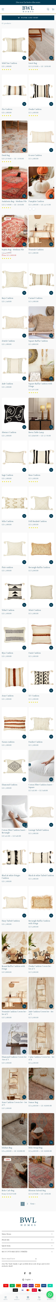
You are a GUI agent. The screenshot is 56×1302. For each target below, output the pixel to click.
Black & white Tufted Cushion (41, 876)
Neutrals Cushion (36, 250)
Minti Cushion (35, 610)
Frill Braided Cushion (38, 521)
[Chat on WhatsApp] (49, 1294)
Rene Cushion (34, 475)
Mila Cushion (7, 521)
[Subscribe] (35, 1258)
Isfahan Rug (7, 1148)
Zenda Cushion (35, 109)
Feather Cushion (36, 742)
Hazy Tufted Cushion (11, 921)
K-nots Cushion (35, 155)
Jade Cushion (7, 384)
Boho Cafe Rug (8, 1191)
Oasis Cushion (35, 653)
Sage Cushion (7, 475)
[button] (48, 9)
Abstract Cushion (9, 432)
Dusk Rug (6, 155)
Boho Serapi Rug (35, 1148)
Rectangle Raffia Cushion (39, 568)
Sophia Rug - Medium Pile (13, 250)
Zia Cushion (7, 109)
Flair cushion (7, 568)
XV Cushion (34, 696)
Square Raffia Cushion (38, 341)
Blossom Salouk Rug (37, 1191)
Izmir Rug (33, 63)
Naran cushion (8, 742)
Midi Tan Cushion (9, 63)
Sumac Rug (33, 1102)
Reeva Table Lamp (36, 432)
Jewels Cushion (8, 341)
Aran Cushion (8, 696)
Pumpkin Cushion (36, 202)
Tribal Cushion (8, 610)
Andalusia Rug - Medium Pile (14, 202)
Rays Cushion (7, 298)
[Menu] (2, 9)
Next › (32, 1204)
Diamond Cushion (9, 785)
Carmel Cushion (35, 298)
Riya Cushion (7, 653)
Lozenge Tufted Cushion (39, 830)
